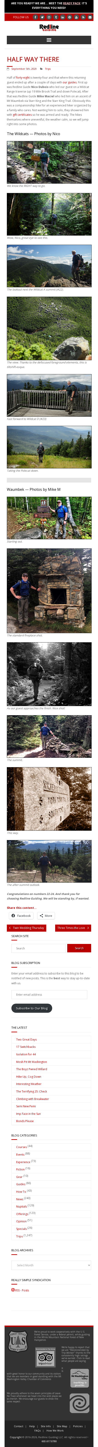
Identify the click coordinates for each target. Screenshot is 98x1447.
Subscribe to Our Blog (32, 1008)
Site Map (62, 1426)
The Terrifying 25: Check (31, 1091)
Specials (21, 1229)
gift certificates (22, 115)
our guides (70, 82)
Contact (18, 1426)
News (19, 1199)
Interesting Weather (28, 1084)
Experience (23, 1162)
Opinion (21, 1221)
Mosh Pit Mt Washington (31, 1062)
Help (32, 1426)
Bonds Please (25, 1121)
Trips (48, 68)
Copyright (16, 1437)
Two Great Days (26, 1039)
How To (21, 1192)
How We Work (55, 1430)
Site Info (46, 1426)
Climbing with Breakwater (32, 1099)
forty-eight (23, 78)
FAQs (37, 1430)
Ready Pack (71, 3)
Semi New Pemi (26, 1106)
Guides (20, 1184)
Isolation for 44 (26, 1054)
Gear (19, 1177)
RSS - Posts (22, 1290)
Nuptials (21, 1206)
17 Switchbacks (26, 1047)
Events (20, 1155)
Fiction (20, 1169)
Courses (21, 1147)
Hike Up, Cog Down (28, 1077)
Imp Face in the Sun (28, 1114)
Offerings (22, 1214)
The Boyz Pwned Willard (31, 1069)
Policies (78, 1426)
